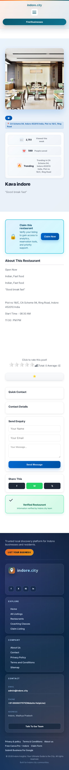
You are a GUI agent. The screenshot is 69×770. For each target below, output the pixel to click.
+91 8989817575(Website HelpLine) (26, 703)
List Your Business (19, 552)
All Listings (16, 614)
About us (48, 741)
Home (13, 609)
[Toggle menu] (34, 12)
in (33, 588)
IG (26, 588)
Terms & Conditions (32, 741)
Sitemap (14, 667)
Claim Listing (17, 628)
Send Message (34, 464)
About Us (15, 647)
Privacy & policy (13, 741)
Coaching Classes (20, 623)
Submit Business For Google (19, 750)
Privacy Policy (18, 657)
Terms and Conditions (22, 662)
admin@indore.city (18, 690)
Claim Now (50, 236)
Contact (14, 652)
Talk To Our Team (34, 726)
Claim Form (36, 746)
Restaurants (17, 618)
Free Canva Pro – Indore (17, 746)
